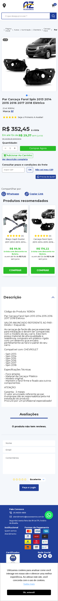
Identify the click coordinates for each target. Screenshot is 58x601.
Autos (16, 30)
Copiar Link (36, 194)
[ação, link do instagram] (50, 556)
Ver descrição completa (15, 159)
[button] (27, 95)
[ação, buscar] (53, 16)
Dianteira (37, 30)
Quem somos (10, 531)
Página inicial (8, 30)
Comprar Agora (37, 148)
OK (30, 169)
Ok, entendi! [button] (29, 592)
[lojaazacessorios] (28, 5)
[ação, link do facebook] (40, 556)
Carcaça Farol (47, 30)
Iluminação (26, 30)
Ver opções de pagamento (11, 138)
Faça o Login (29, 487)
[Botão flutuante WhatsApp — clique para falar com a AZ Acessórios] (49, 515)
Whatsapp (13, 194)
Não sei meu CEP (44, 169)
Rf (12, 111)
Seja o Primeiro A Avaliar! (30, 117)
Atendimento (10, 534)
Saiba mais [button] (29, 584)
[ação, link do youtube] (45, 556)
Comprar (15, 270)
